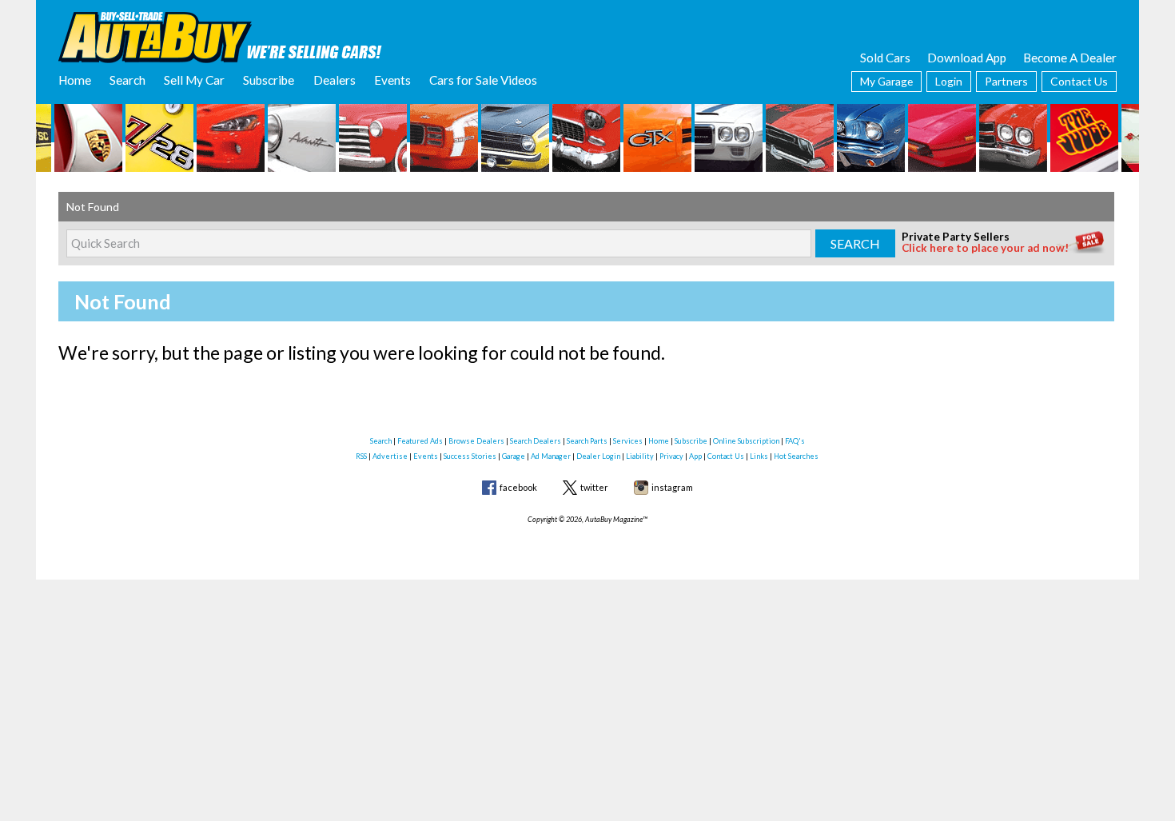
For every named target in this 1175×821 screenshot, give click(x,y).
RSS (361, 456)
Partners (1006, 81)
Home (74, 80)
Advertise (390, 456)
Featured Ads (420, 440)
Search (127, 80)
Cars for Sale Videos (483, 80)
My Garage (886, 81)
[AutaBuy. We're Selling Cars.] (220, 36)
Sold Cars (885, 57)
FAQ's (795, 440)
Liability (640, 456)
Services (628, 440)
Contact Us (1079, 81)
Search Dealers (535, 440)
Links (759, 456)
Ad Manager (551, 456)
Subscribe (268, 80)
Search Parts (587, 440)
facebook (518, 487)
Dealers (334, 80)
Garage (513, 456)
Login (948, 81)
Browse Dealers (476, 440)
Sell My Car (194, 80)
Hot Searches (796, 456)
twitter (594, 487)
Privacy (671, 456)
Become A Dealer (1070, 57)
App (695, 456)
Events (392, 80)
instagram (672, 487)
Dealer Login (598, 456)
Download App (966, 57)
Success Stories (470, 456)
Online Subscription (746, 440)
